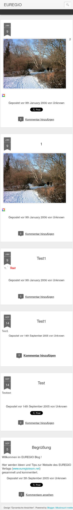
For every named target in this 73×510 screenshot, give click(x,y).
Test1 (41, 258)
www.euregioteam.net (26, 468)
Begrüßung (41, 447)
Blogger (50, 507)
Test (41, 383)
